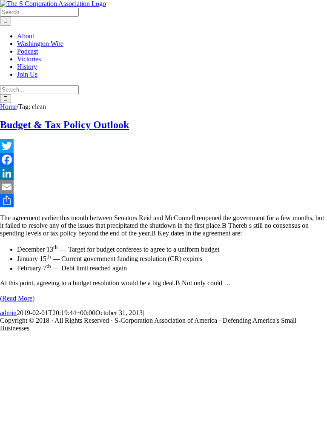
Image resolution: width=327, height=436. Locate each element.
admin (8, 312)
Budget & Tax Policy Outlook (64, 124)
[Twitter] (163, 146)
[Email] (163, 187)
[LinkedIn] (163, 173)
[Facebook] (163, 159)
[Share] (163, 200)
